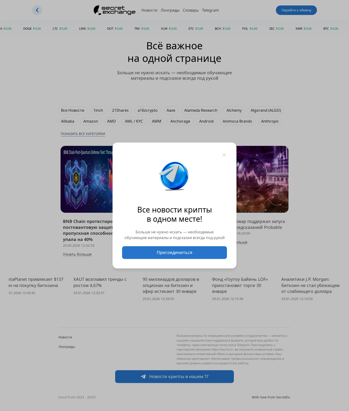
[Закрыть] (224, 155)
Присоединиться (174, 252)
